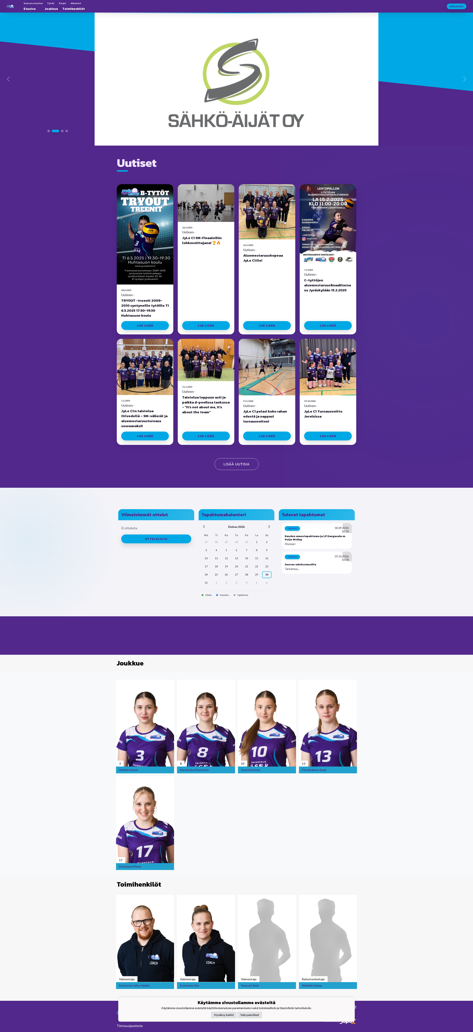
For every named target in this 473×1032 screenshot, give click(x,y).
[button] (317, 522)
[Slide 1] (48, 119)
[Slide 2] (53, 119)
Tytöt (51, 3)
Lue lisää (145, 312)
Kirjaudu (456, 6)
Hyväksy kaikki (224, 1015)
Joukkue (51, 8)
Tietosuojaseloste (130, 1026)
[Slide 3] (60, 119)
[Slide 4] (66, 119)
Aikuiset (76, 3)
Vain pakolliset (249, 1015)
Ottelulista (156, 525)
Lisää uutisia (237, 451)
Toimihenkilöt (73, 8)
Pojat (62, 3)
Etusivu (30, 8)
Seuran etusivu (33, 3)
